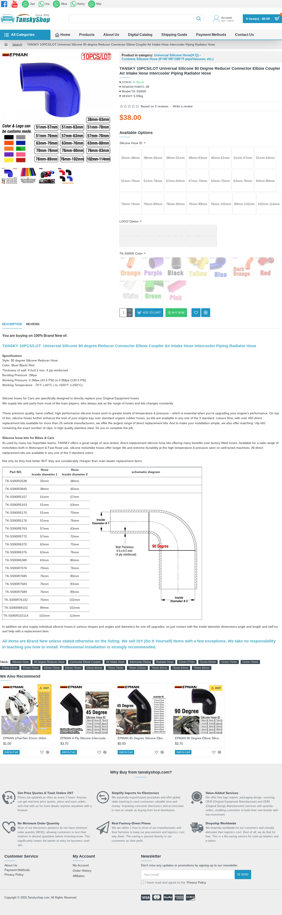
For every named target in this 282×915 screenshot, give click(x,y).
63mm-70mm (52, 667)
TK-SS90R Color (131, 253)
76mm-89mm (202, 667)
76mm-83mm (180, 667)
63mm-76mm (73, 667)
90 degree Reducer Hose (49, 662)
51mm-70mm (229, 662)
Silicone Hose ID (131, 143)
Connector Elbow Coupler (85, 662)
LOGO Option (129, 221)
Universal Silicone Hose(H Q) (176, 55)
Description (12, 324)
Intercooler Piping (140, 662)
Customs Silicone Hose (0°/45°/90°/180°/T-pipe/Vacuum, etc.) (167, 59)
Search (17, 44)
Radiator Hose (165, 662)
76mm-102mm (137, 667)
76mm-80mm (159, 667)
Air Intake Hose (115, 662)
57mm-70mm (31, 667)
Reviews (33, 324)
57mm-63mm (10, 667)
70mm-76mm (115, 667)
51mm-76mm (250, 662)
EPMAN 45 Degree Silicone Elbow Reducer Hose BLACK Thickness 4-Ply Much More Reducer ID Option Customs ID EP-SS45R (142, 738)
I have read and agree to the (175, 882)
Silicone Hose (20, 662)
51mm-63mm (208, 662)
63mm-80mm (94, 667)
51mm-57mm (187, 662)
